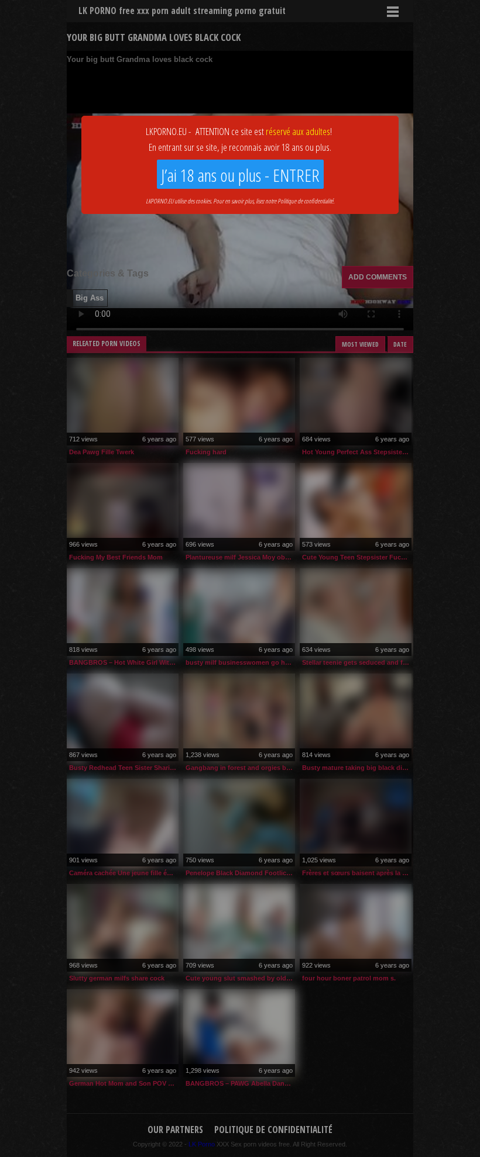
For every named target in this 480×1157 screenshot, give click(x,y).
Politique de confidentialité (305, 200)
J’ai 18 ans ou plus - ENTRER (240, 175)
